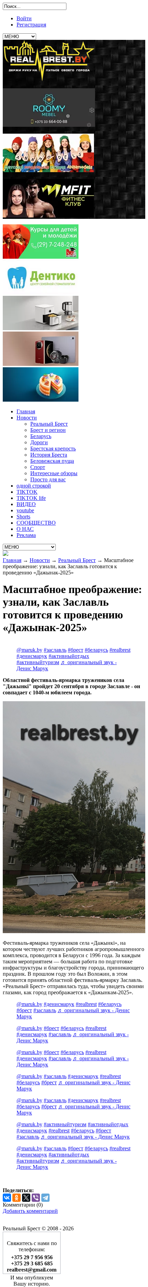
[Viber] (36, 1198)
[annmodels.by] (48, 170)
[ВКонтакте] (7, 1198)
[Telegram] (45, 1198)
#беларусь (96, 650)
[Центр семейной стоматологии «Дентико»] (40, 292)
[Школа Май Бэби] (40, 257)
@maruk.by (29, 650)
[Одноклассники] (16, 1198)
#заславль (55, 650)
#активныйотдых (69, 656)
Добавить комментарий (30, 1211)
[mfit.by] (48, 216)
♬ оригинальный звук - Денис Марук (85, 1137)
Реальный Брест (77, 560)
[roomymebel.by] (49, 125)
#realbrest (119, 650)
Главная (12, 560)
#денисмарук (32, 656)
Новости (40, 560)
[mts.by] (40, 328)
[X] (26, 1198)
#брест (75, 650)
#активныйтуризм (38, 662)
